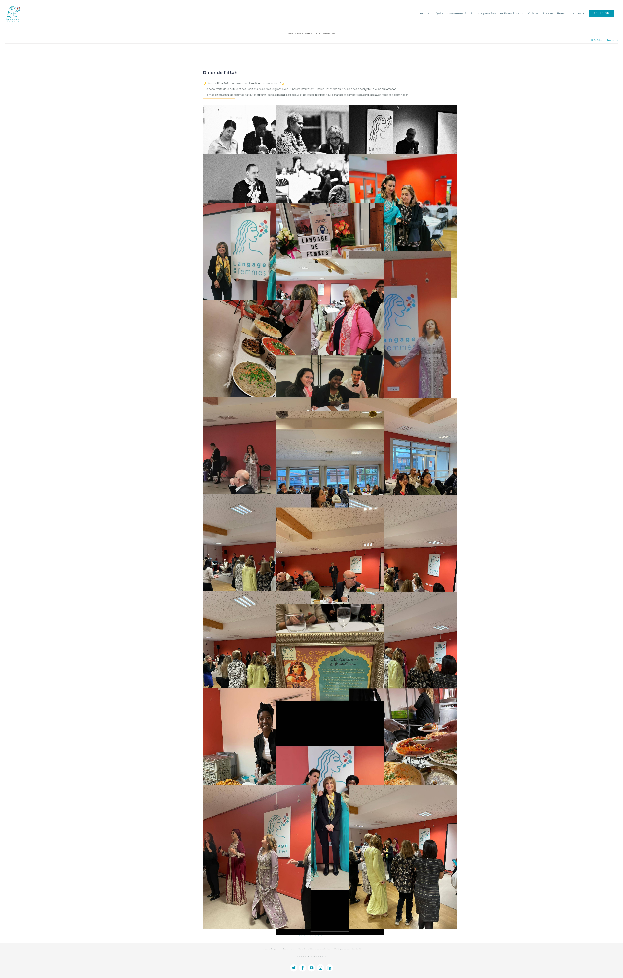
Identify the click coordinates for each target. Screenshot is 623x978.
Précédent (597, 40)
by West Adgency (318, 956)
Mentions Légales (270, 949)
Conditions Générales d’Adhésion (314, 949)
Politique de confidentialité (347, 949)
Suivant (611, 40)
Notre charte (288, 949)
